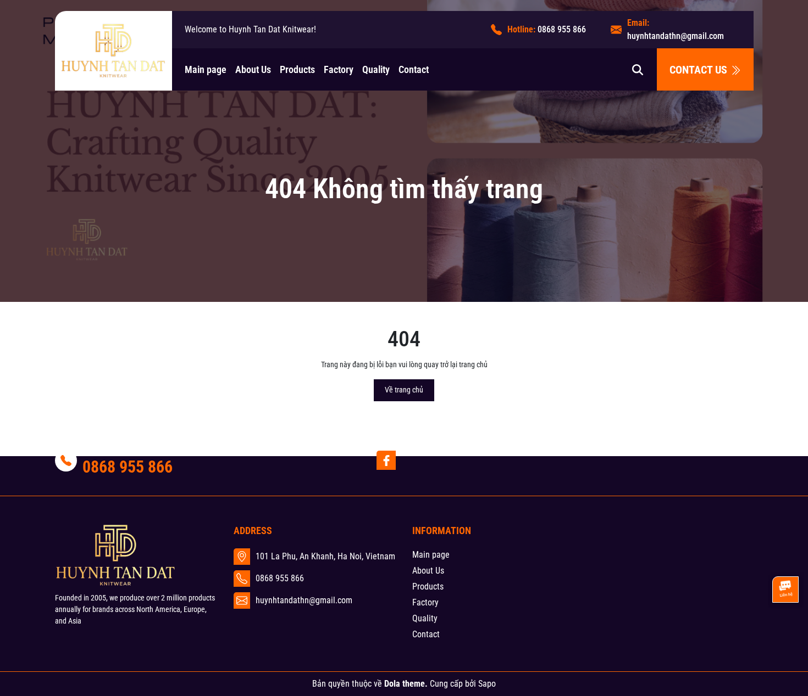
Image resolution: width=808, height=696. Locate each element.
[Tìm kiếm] (637, 69)
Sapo (487, 683)
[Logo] (113, 50)
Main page (205, 69)
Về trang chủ (404, 389)
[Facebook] (386, 460)
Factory (338, 69)
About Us (253, 69)
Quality (376, 69)
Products (297, 69)
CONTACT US (699, 69)
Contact (414, 69)
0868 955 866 (562, 29)
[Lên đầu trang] (785, 628)
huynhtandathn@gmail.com (675, 36)
